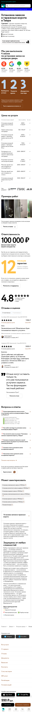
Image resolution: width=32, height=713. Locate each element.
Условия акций (6, 685)
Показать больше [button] (6, 505)
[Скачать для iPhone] (8, 694)
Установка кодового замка (9, 491)
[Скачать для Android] (23, 694)
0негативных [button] (17, 313)
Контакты (4, 667)
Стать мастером (6, 671)
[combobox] (18, 5)
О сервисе (4, 649)
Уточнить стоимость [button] (23, 705)
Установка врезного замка (9, 499)
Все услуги (5, 645)
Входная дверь (20, 627)
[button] (16, 9)
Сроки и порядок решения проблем (22, 267)
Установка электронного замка (10, 485)
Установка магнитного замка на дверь (12, 488)
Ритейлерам (5, 680)
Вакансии (4, 663)
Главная (3, 627)
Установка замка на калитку (9, 502)
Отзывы (4, 654)
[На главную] (3, 5)
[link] (14, 485)
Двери (11, 627)
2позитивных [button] (6, 313)
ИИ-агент (4, 676)
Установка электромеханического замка (12, 494)
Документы (5, 658)
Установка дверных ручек (8, 322)
